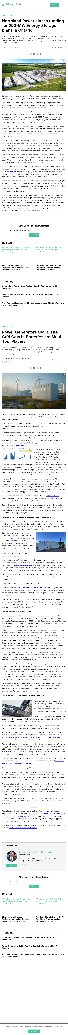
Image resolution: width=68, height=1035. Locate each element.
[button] (3, 5)
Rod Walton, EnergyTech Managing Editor (17, 358)
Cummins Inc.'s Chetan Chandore (33, 588)
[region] (34, 1029)
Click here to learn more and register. (23, 828)
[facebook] (28, 54)
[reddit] (37, 54)
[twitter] (34, 54)
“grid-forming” (27, 652)
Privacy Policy (59, 1026)
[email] (40, 54)
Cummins (13, 541)
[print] (65, 54)
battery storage (27, 417)
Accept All (34, 1031)
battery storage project (47, 112)
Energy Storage (7, 15)
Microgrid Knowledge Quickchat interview (28, 565)
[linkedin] (31, 54)
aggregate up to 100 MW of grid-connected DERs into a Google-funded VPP (31, 737)
